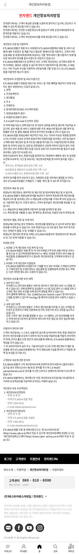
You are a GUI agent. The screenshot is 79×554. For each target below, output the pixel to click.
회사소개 (8, 469)
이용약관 (21, 469)
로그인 (8, 459)
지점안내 (35, 459)
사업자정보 (57, 469)
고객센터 (21, 459)
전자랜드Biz (51, 459)
